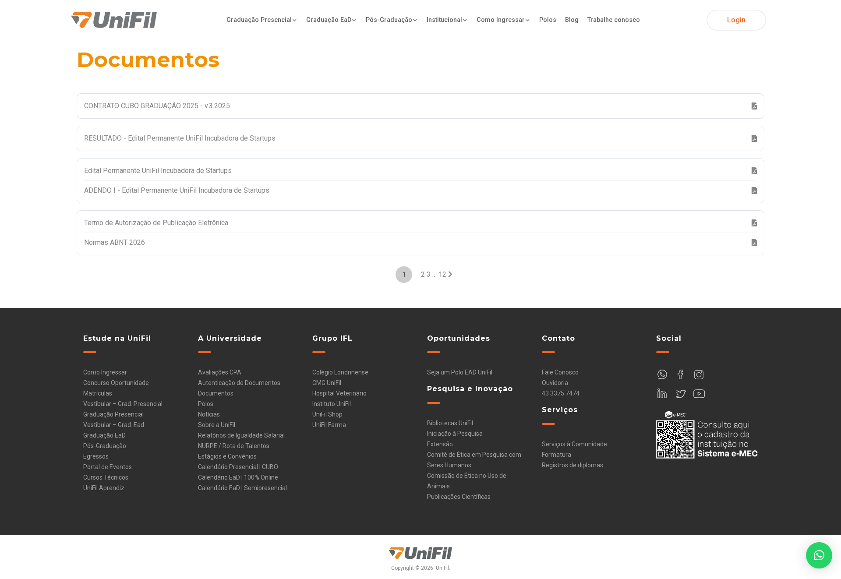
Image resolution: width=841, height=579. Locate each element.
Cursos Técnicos (105, 477)
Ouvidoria (555, 382)
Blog (572, 20)
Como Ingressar (501, 20)
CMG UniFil (326, 382)
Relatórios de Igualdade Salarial (241, 435)
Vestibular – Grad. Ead (113, 424)
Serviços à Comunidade (574, 444)
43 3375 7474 (561, 393)
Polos (547, 20)
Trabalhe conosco (613, 20)
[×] (819, 555)
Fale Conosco (560, 372)
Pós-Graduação (389, 20)
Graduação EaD (328, 20)
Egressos (96, 456)
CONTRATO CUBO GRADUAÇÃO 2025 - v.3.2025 (157, 106)
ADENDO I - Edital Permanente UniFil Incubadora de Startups (176, 190)
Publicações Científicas (459, 496)
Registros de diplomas (572, 465)
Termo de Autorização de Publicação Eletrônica (156, 223)
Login (736, 20)
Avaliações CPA (219, 372)
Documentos (215, 393)
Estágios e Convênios (227, 456)
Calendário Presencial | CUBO (238, 466)
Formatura (556, 454)
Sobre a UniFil (216, 424)
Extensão (440, 444)
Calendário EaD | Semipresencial (242, 487)
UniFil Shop (327, 414)
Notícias (209, 414)
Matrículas (97, 393)
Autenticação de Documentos (239, 382)
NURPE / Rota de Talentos (233, 445)
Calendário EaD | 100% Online (238, 477)
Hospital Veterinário (339, 393)
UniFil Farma (329, 424)
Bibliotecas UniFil (450, 423)
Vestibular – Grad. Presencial (123, 403)
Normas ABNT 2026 (114, 242)
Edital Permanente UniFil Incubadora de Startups (158, 170)
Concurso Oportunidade (116, 382)
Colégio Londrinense (340, 372)
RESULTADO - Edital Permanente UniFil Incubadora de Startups (180, 138)
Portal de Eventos (107, 466)
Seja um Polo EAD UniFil (459, 372)
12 (442, 274)
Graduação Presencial (259, 20)
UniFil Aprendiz (103, 487)
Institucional (444, 20)
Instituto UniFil (331, 403)
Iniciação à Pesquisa (455, 433)
